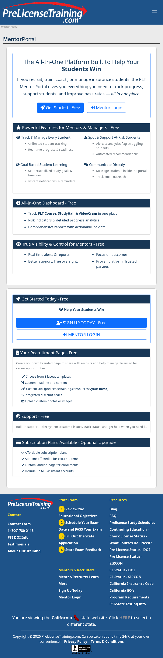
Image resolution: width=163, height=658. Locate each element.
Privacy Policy (75, 641)
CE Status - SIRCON (125, 577)
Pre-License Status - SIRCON (126, 560)
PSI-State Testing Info (128, 604)
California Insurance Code (131, 583)
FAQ (113, 515)
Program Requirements (129, 597)
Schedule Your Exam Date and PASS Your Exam (80, 526)
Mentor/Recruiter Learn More (79, 580)
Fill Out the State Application (76, 539)
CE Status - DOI (122, 570)
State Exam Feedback (81, 549)
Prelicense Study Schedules (132, 522)
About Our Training (24, 551)
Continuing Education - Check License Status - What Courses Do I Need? (131, 536)
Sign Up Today (70, 590)
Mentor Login (108, 107)
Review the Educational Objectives (78, 512)
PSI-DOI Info (18, 537)
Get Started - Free (62, 107)
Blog (113, 509)
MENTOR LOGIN (83, 334)
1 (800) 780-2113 (21, 530)
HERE (124, 617)
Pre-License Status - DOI (130, 549)
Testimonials (18, 544)
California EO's (122, 590)
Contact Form (19, 524)
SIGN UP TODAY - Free (84, 323)
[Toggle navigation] (154, 12)
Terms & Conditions (107, 641)
